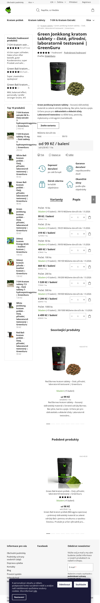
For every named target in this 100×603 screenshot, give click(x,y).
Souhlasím (81, 584)
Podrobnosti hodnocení (75, 52)
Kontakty (11, 566)
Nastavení (19, 597)
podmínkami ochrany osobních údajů (77, 577)
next (91, 383)
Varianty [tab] (56, 199)
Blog (9, 570)
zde (35, 591)
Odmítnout (64, 584)
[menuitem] (15, 20)
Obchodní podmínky (15, 2)
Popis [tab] (76, 199)
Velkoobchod (13, 577)
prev (39, 383)
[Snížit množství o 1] (72, 217)
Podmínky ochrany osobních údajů (15, 558)
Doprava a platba (15, 563)
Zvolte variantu (48, 125)
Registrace (86, 2)
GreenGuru (50, 56)
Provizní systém (14, 574)
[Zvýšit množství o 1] (84, 217)
